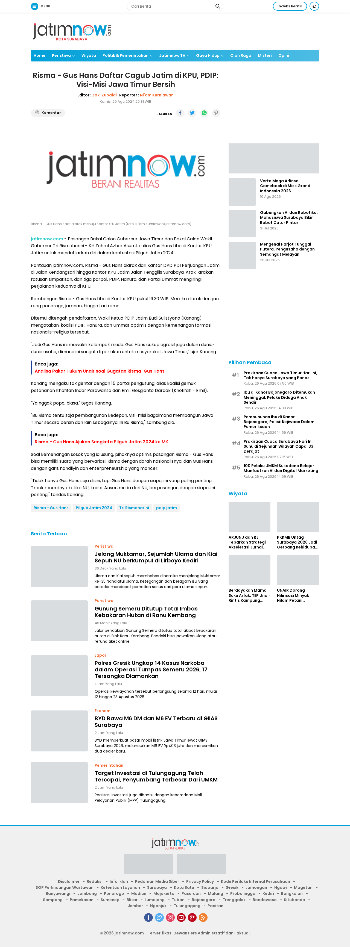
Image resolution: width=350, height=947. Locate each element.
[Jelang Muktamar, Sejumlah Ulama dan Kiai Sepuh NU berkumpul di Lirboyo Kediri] (59, 566)
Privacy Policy (200, 881)
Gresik (232, 887)
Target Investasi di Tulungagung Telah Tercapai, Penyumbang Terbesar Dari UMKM (156, 776)
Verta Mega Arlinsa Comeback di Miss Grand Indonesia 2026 (285, 185)
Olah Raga (240, 55)
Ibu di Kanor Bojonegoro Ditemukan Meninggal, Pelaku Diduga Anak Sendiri (279, 397)
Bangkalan (292, 893)
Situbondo (294, 899)
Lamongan (256, 887)
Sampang (53, 899)
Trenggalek (234, 899)
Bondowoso (265, 899)
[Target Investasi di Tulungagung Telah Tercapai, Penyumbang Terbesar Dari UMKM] (59, 782)
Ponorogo (114, 893)
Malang (215, 893)
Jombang (87, 893)
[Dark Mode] (314, 6)
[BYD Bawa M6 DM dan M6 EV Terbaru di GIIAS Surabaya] (59, 730)
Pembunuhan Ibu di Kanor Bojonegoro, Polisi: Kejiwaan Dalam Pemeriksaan (279, 421)
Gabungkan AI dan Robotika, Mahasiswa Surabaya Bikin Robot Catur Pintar (289, 217)
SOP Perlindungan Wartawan (65, 887)
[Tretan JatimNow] (274, 158)
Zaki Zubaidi (104, 95)
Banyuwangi (58, 893)
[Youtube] (181, 917)
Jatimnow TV (172, 55)
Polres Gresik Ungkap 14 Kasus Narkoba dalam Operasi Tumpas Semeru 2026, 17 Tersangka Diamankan (151, 669)
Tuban (178, 899)
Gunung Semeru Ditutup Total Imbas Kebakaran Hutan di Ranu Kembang (146, 611)
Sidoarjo (209, 887)
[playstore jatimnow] (148, 866)
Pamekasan (82, 899)
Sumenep (110, 899)
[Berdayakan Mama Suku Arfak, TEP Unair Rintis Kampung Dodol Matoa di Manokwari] (250, 570)
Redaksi (95, 881)
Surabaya (157, 887)
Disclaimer (69, 881)
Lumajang (155, 899)
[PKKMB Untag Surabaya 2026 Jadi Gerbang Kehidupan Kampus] (298, 517)
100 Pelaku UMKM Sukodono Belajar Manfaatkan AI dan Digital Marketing (281, 468)
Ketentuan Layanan (120, 887)
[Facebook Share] (180, 113)
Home (39, 55)
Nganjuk (158, 905)
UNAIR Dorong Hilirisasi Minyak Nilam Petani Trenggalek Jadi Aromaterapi (293, 595)
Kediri (268, 893)
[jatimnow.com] (72, 31)
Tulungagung (187, 905)
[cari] (217, 7)
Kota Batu (184, 887)
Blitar (132, 899)
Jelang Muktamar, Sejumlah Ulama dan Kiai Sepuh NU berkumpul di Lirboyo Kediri (156, 557)
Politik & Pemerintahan (125, 55)
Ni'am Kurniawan (157, 95)
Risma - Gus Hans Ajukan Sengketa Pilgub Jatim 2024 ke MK (101, 442)
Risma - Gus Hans (51, 508)
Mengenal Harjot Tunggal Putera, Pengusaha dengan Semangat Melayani (287, 249)
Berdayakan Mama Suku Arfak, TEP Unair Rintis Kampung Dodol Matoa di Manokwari (249, 595)
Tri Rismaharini (134, 508)
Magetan (303, 887)
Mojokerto (163, 893)
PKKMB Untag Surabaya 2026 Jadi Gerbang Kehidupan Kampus (297, 542)
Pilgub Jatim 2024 (94, 508)
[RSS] (203, 917)
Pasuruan (191, 893)
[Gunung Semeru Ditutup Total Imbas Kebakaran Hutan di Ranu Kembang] (59, 620)
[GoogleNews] (192, 917)
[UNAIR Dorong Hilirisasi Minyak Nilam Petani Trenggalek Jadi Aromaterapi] (298, 570)
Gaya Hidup (208, 55)
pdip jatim (166, 508)
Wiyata (88, 55)
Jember (135, 905)
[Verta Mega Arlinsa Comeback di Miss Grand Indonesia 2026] (242, 192)
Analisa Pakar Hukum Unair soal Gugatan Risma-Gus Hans (100, 371)
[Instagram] (170, 917)
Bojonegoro (203, 899)
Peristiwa (61, 55)
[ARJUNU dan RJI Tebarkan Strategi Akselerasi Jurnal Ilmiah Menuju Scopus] (250, 517)
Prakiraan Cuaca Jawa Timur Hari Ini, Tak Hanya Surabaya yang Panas (280, 375)
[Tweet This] (192, 113)
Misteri (265, 55)
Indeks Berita (290, 6)
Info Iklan (119, 881)
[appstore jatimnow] (201, 866)
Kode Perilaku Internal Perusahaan (255, 881)
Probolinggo (242, 893)
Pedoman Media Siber (157, 881)
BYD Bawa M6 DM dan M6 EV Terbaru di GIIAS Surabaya (156, 721)
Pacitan (215, 905)
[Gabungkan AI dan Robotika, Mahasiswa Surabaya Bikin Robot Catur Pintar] (242, 223)
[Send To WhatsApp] (204, 113)
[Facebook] (148, 917)
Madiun (138, 893)
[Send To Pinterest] (216, 113)
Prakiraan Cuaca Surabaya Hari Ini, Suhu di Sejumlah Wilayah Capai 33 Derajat (279, 446)
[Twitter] (159, 917)
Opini (283, 55)
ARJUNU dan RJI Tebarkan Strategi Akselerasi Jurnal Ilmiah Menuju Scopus (247, 542)
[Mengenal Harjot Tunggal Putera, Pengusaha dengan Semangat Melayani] (242, 255)
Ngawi (280, 887)
